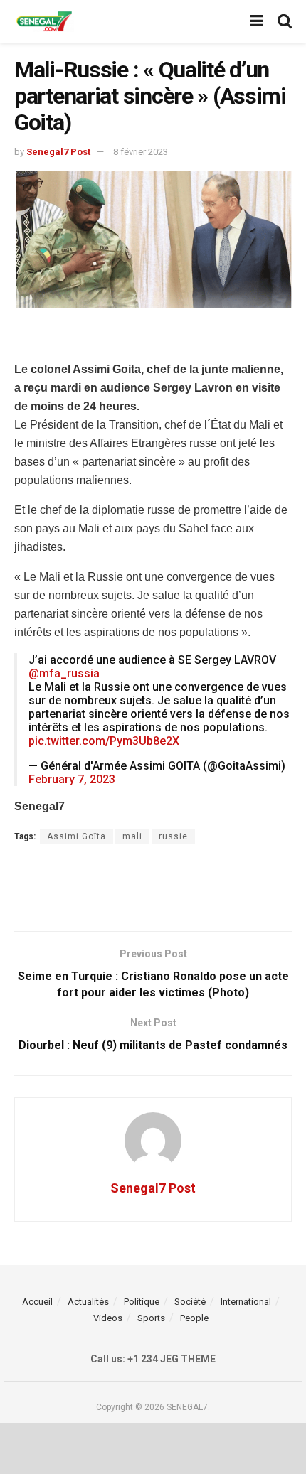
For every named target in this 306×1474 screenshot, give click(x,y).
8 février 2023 (140, 151)
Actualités (88, 1301)
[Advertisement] (153, 338)
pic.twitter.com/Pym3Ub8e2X (103, 741)
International (246, 1301)
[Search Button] (285, 21)
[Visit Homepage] (44, 22)
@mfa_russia (64, 673)
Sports (151, 1318)
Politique (141, 1301)
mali (132, 836)
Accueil (37, 1301)
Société (190, 1301)
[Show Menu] (256, 21)
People (194, 1318)
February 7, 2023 (71, 779)
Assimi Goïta (76, 836)
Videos (107, 1318)
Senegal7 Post (58, 151)
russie (173, 836)
